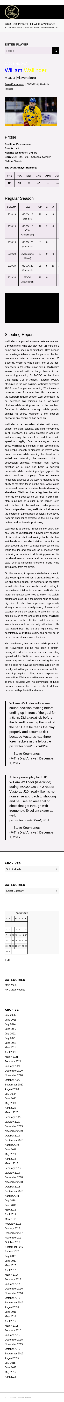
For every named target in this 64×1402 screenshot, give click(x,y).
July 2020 (10, 1093)
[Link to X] (51, 1397)
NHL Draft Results (15, 989)
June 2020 (10, 1098)
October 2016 (12, 1297)
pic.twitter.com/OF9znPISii (28, 746)
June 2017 (10, 1260)
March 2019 (11, 1163)
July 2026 (10, 1015)
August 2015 (12, 1358)
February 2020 (13, 1117)
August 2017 (12, 1251)
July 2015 (10, 1362)
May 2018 (10, 1209)
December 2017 (14, 1232)
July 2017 (10, 1256)
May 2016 (10, 1316)
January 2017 (12, 1283)
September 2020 (14, 1084)
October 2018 (12, 1186)
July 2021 (10, 1038)
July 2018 (10, 1200)
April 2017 (10, 1270)
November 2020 (14, 1075)
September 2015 (14, 1353)
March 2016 (11, 1325)
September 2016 (14, 1302)
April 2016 (10, 1321)
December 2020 (14, 1070)
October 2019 (12, 1135)
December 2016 (14, 1288)
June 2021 (10, 1042)
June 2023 (10, 1028)
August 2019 (12, 1144)
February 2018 (13, 1223)
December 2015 (14, 1339)
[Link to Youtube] (56, 1397)
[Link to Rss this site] (46, 1397)
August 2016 (12, 1307)
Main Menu (11, 984)
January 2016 (12, 1334)
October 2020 (12, 1079)
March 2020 (11, 1112)
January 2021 (12, 1066)
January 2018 (12, 1228)
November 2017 (14, 1237)
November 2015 (14, 1344)
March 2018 (11, 1219)
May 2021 (10, 1047)
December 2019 (14, 1126)
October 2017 (12, 1242)
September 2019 (14, 1140)
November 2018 (14, 1181)
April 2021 (10, 1052)
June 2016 (10, 1311)
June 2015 (10, 1367)
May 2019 (10, 1154)
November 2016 (14, 1293)
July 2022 (10, 1033)
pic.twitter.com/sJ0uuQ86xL (29, 820)
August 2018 (12, 1195)
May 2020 (10, 1103)
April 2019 (10, 1158)
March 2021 (11, 1056)
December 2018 (14, 1177)
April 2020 (10, 1107)
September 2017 (14, 1246)
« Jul (7, 959)
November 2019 (14, 1130)
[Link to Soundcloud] (41, 1397)
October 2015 (12, 1348)
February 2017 (13, 1279)
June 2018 (10, 1205)
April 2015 (10, 1376)
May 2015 (10, 1372)
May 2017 (10, 1265)
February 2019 (13, 1168)
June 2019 (10, 1149)
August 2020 (12, 1089)
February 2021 (13, 1061)
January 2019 (12, 1172)
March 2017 (11, 1274)
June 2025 (10, 1019)
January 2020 (12, 1121)
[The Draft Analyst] (26, 12)
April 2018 (10, 1214)
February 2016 (13, 1330)
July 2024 (10, 1024)
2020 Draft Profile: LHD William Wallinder (30, 24)
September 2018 (14, 1191)
